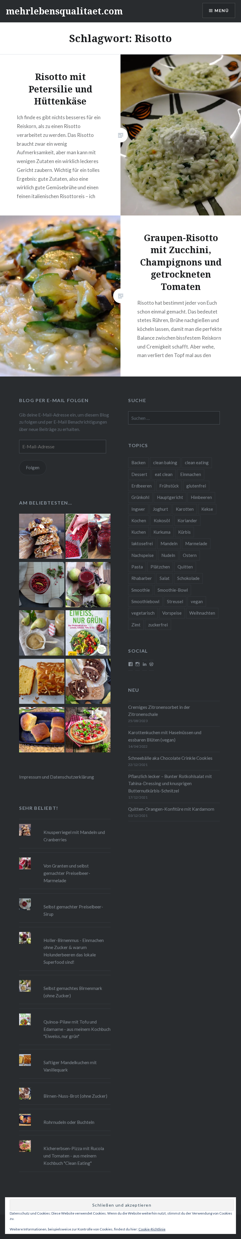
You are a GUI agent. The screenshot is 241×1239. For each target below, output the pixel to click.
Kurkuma (161, 532)
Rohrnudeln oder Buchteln (68, 1122)
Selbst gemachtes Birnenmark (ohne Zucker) (72, 992)
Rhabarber (141, 578)
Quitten (185, 566)
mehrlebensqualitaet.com (64, 11)
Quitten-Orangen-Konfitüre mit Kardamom (171, 809)
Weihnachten (202, 613)
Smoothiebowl (145, 601)
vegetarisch (143, 613)
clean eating (197, 462)
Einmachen (190, 474)
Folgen (32, 467)
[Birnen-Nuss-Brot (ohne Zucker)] (88, 682)
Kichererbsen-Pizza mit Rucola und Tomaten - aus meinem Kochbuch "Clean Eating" (73, 1156)
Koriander (187, 520)
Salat (165, 578)
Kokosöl (162, 520)
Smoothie (140, 590)
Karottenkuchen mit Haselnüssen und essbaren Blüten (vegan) (164, 736)
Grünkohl (140, 497)
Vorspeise (172, 613)
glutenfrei (196, 485)
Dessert (139, 474)
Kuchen (138, 532)
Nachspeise (142, 555)
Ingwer (138, 509)
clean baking (165, 462)
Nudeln (168, 555)
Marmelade (196, 543)
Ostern (190, 555)
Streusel (175, 601)
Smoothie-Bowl (173, 590)
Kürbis (184, 532)
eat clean (164, 474)
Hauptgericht (170, 497)
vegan (197, 601)
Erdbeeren (141, 485)
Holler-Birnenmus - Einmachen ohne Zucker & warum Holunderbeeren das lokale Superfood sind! (73, 951)
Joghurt (160, 509)
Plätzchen (160, 566)
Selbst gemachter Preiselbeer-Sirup (73, 910)
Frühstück (169, 485)
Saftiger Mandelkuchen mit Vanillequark (70, 1066)
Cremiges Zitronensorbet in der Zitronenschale (159, 710)
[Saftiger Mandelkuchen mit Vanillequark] (41, 682)
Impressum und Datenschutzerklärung (56, 776)
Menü (222, 10)
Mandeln (169, 543)
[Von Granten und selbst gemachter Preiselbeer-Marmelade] (88, 537)
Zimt (135, 624)
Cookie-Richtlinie (151, 1229)
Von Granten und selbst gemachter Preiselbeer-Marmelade (66, 873)
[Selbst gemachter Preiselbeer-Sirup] (41, 585)
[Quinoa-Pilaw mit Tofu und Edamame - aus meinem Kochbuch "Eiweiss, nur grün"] (88, 633)
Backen (138, 462)
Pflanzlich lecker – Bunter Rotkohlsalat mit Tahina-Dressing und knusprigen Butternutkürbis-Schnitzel (170, 784)
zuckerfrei (158, 624)
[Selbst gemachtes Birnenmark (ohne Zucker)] (41, 633)
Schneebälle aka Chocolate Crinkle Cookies (170, 758)
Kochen (138, 520)
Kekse (207, 509)
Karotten (185, 509)
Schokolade (188, 578)
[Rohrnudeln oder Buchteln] (41, 730)
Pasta (137, 566)
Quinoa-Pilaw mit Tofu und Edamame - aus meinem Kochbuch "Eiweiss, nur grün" (77, 1029)
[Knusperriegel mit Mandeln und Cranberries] (41, 537)
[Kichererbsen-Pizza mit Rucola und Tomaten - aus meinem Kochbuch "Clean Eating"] (88, 730)
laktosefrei (142, 543)
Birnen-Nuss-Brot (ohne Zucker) (75, 1096)
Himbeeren (201, 497)
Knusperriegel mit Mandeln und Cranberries (74, 836)
